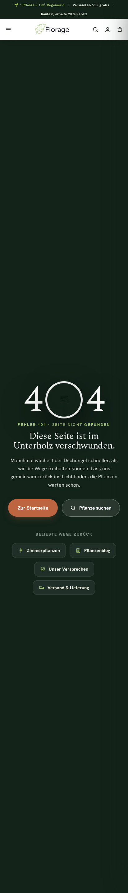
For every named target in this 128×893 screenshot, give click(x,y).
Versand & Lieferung (68, 587)
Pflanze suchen (95, 508)
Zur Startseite (33, 508)
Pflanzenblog (97, 550)
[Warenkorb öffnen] (120, 29)
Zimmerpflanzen (43, 550)
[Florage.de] (52, 29)
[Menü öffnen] (8, 29)
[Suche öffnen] (95, 29)
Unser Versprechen (68, 569)
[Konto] (107, 29)
